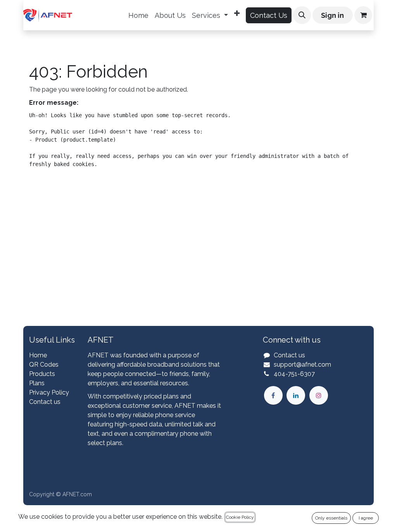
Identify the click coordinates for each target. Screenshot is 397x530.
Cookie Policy (240, 517)
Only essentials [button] (331, 518)
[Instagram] (318, 395)
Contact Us (268, 15)
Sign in (332, 15)
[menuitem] (138, 15)
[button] (302, 15)
